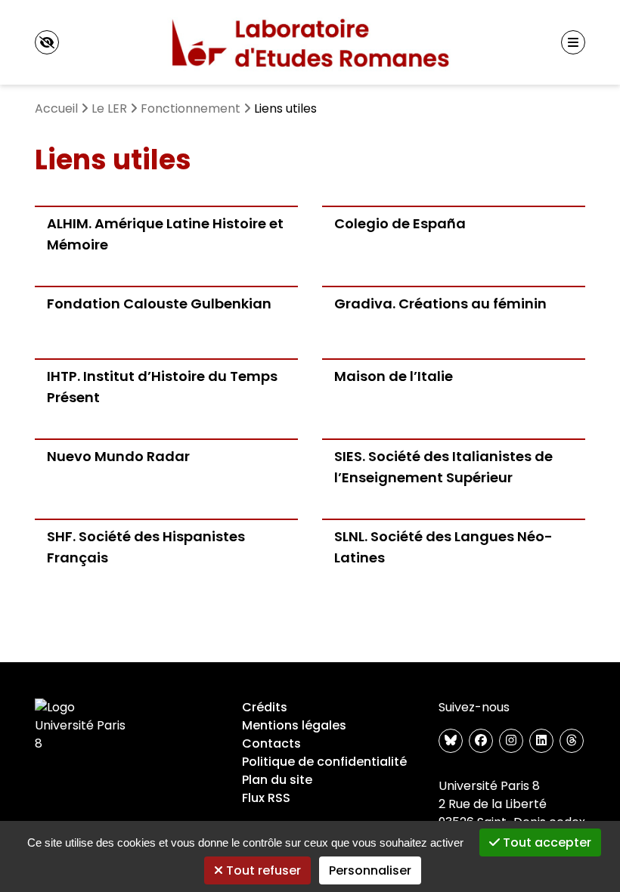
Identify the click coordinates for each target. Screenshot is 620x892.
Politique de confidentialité (324, 761)
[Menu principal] (573, 42)
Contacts (271, 743)
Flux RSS (266, 798)
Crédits (264, 707)
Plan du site (277, 779)
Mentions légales (294, 725)
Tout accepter (545, 842)
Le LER (109, 108)
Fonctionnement (190, 108)
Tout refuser (262, 870)
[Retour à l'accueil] (310, 42)
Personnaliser (370, 870)
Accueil (56, 108)
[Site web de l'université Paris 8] (83, 725)
